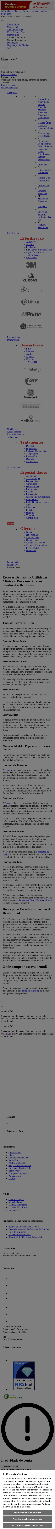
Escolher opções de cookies (27, 1525)
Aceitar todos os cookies (27, 1512)
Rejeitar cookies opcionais (27, 1519)
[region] (27, 1499)
